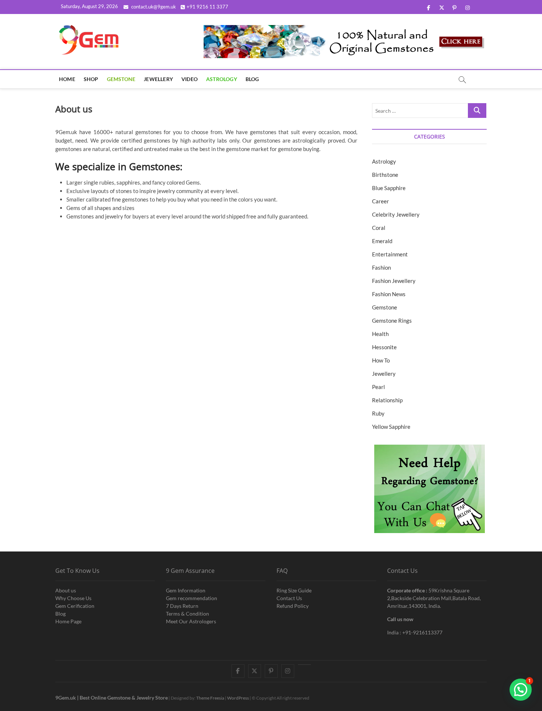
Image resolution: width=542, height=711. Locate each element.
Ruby (378, 413)
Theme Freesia (210, 698)
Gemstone (121, 79)
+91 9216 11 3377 (207, 7)
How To (381, 360)
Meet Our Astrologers (191, 621)
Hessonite (384, 347)
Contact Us (289, 598)
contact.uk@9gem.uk (153, 7)
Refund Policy (293, 606)
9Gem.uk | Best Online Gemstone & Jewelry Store (111, 697)
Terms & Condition (187, 613)
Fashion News (389, 294)
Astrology (221, 79)
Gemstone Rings (392, 320)
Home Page (68, 621)
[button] (521, 690)
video (189, 79)
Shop (91, 79)
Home (67, 79)
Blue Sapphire (389, 188)
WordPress (238, 698)
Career (380, 201)
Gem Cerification (74, 606)
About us (65, 590)
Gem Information (185, 590)
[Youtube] (304, 664)
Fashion (381, 267)
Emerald (382, 241)
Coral (378, 227)
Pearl (378, 386)
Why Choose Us (73, 598)
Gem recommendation (191, 598)
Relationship (387, 400)
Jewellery (158, 79)
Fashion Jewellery (394, 280)
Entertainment (390, 254)
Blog (252, 79)
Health (380, 333)
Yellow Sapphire (391, 426)
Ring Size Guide (294, 590)
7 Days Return (182, 606)
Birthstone (385, 174)
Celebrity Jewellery (396, 214)
